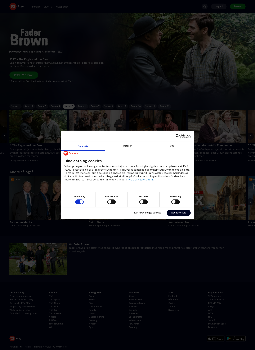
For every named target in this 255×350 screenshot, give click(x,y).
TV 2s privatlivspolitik (141, 179)
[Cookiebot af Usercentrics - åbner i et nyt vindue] (178, 136)
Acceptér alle (178, 212)
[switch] (111, 201)
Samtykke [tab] (83, 146)
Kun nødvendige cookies (147, 212)
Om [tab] (172, 145)
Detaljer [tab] (127, 145)
